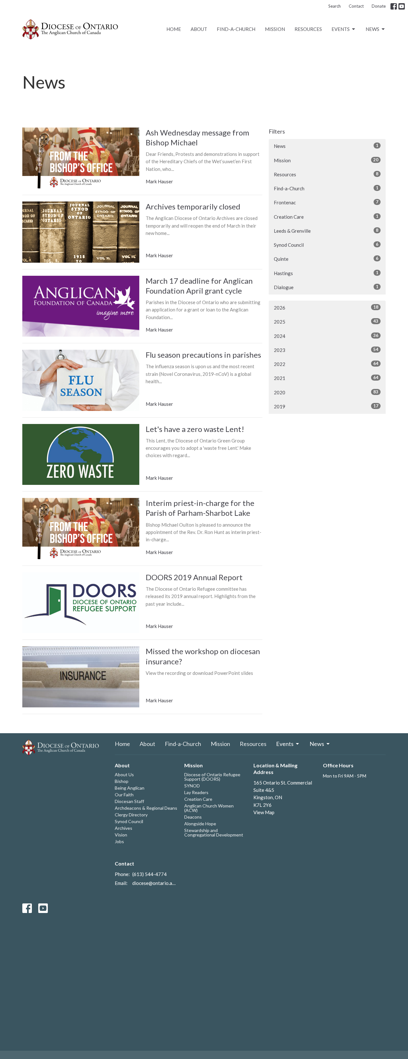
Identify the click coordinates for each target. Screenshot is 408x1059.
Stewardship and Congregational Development (213, 832)
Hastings (326, 273)
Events (341, 29)
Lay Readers (196, 792)
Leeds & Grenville (326, 231)
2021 (326, 378)
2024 (326, 336)
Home (173, 29)
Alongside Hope (200, 823)
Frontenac (326, 202)
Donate (379, 6)
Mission (275, 29)
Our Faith (124, 794)
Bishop (121, 781)
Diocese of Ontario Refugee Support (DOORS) (212, 777)
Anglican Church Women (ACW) (209, 808)
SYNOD (192, 785)
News (372, 29)
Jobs (119, 841)
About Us (124, 774)
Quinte (326, 259)
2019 (326, 406)
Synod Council (326, 245)
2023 (326, 350)
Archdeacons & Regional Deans (146, 808)
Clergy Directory (131, 814)
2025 (326, 321)
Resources (308, 29)
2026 (326, 307)
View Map (263, 812)
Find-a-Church (236, 29)
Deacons (193, 817)
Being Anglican (129, 788)
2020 (326, 392)
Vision (121, 834)
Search (334, 6)
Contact (356, 6)
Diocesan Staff (129, 801)
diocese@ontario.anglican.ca (155, 883)
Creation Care (326, 217)
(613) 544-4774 (149, 874)
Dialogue (326, 287)
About (199, 29)
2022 (326, 364)
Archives (123, 828)
